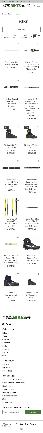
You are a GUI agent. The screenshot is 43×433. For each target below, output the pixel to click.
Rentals (5, 352)
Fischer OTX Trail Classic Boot (11, 146)
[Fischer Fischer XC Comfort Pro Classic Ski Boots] (32, 244)
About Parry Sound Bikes (12, 379)
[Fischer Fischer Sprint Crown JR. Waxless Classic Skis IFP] (11, 207)
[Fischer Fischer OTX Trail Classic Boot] (11, 133)
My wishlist (7, 371)
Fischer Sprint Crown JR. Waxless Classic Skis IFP (11, 222)
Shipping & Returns (10, 392)
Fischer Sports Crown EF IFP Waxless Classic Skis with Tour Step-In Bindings (31, 184)
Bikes (4, 333)
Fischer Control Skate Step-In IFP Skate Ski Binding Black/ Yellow (31, 65)
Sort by (14, 36)
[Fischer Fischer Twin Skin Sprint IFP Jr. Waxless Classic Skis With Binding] (11, 244)
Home (4, 14)
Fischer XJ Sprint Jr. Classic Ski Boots (31, 294)
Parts (4, 346)
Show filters (21, 29)
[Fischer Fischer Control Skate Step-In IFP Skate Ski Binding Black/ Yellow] (32, 50)
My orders (6, 367)
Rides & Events (8, 402)
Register (5, 364)
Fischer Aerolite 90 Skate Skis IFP (11, 63)
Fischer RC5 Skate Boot (31, 146)
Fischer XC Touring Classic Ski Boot (11, 294)
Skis (4, 355)
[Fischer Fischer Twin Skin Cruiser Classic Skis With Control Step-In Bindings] (32, 207)
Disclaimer (6, 386)
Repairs (5, 349)
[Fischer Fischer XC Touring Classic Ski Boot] (11, 281)
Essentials (6, 342)
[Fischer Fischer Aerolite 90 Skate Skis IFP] (11, 50)
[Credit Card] (21, 429)
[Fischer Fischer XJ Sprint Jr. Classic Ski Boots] (32, 281)
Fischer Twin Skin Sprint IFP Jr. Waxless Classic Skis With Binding (11, 259)
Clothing (5, 339)
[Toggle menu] (38, 5)
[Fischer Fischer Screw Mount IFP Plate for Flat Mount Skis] (11, 168)
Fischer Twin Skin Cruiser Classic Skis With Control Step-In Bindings (31, 222)
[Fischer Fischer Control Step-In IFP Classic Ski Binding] (11, 87)
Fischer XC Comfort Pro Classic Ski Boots (32, 257)
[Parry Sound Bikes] (13, 5)
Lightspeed (6, 426)
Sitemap (5, 399)
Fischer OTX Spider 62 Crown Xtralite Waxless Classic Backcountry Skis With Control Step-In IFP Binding (31, 107)
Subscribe (33, 412)
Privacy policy (8, 389)
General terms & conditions (13, 382)
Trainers (5, 336)
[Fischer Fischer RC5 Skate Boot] (32, 133)
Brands (10, 14)
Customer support (9, 396)
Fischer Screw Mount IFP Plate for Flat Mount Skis (11, 183)
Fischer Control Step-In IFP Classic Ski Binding (11, 102)
